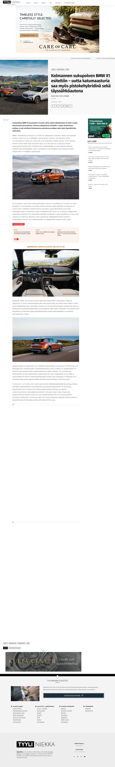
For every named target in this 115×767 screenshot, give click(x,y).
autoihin (19, 754)
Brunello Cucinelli (66, 711)
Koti (4, 120)
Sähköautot (21, 643)
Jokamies (88, 708)
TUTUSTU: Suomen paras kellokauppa (68, 58)
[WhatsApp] (63, 106)
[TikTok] (81, 756)
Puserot (39, 715)
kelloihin (50, 752)
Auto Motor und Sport (14, 647)
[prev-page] (15, 239)
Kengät (39, 713)
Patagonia (64, 717)
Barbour (63, 708)
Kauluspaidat (41, 711)
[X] (56, 106)
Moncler (63, 713)
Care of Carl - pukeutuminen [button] (45, 706)
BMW (67, 69)
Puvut (39, 708)
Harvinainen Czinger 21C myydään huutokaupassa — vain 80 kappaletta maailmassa (98, 176)
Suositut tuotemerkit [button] (67, 706)
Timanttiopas (17, 720)
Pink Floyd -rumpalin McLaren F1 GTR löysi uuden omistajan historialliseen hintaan (98, 158)
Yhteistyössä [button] (89, 706)
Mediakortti (79, 745)
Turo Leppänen (64, 96)
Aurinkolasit (40, 722)
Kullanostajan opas (18, 713)
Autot (53, 69)
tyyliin (28, 754)
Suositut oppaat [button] (18, 706)
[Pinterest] (59, 106)
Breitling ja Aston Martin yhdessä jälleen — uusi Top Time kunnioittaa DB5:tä (66, 233)
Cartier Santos (17, 708)
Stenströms (64, 722)
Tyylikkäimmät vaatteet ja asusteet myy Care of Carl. (46, 247)
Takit (38, 717)
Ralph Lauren (65, 720)
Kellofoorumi (89, 711)
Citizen (38, 229)
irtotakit (44, 708)
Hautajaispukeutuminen (20, 711)
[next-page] (17, 239)
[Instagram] (77, 756)
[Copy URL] (70, 106)
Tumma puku (17, 722)
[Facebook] (52, 106)
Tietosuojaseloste (79, 751)
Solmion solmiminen (19, 717)
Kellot (16, 229)
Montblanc (64, 715)
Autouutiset (60, 69)
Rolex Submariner (18, 715)
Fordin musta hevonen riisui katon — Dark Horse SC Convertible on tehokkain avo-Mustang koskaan (99, 148)
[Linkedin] (67, 106)
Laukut (39, 720)
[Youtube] (84, 756)
